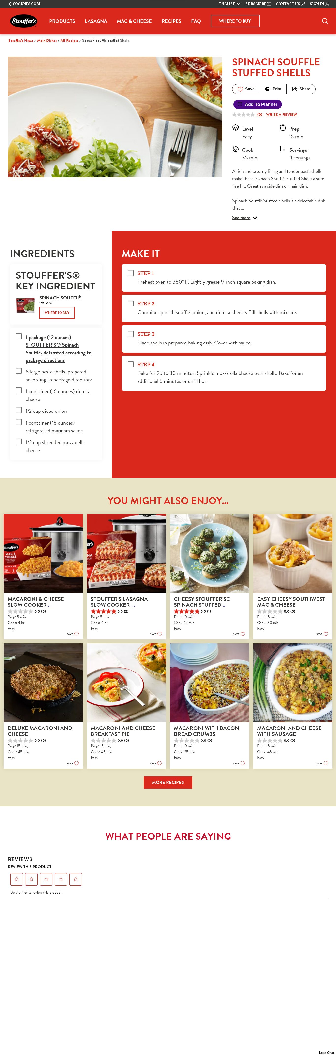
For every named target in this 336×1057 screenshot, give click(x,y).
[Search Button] (325, 21)
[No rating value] (244, 115)
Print (277, 89)
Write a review (281, 115)
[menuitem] (62, 21)
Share (304, 89)
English (227, 4)
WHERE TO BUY (235, 21)
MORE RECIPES (168, 782)
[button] (244, 217)
